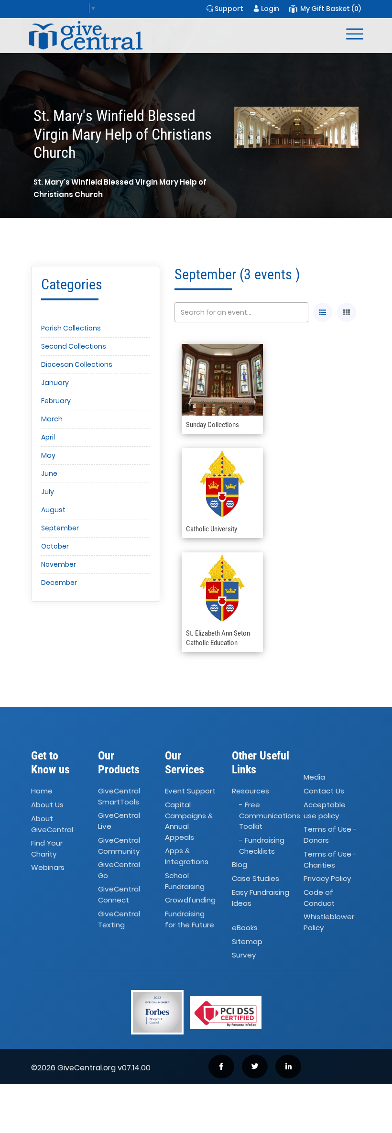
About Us (47, 805)
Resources (250, 791)
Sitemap (247, 941)
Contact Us (324, 791)
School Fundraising (185, 880)
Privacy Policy (327, 878)
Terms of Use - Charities (330, 859)
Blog (239, 864)
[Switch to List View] (322, 312)
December (59, 582)
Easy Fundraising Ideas (260, 897)
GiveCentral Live (119, 821)
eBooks (245, 928)
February (56, 401)
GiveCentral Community (119, 845)
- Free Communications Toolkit (269, 815)
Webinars (48, 868)
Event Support (190, 791)
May (48, 455)
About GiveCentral (52, 824)
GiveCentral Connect (119, 894)
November (58, 564)
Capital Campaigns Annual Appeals (189, 821)
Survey (244, 955)
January (55, 382)
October (55, 546)
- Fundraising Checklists (261, 845)
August (53, 510)
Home (42, 791)
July (47, 491)
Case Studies (255, 878)
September (60, 528)
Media (314, 777)
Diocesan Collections (76, 364)
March (52, 419)
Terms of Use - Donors (330, 834)
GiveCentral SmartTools (119, 796)
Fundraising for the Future (189, 919)
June (49, 473)
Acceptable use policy (325, 810)
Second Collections (73, 346)
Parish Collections (71, 328)
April (48, 437)
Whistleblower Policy (329, 922)
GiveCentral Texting (119, 919)
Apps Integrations (186, 856)
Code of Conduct (319, 897)
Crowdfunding (190, 900)
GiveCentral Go (119, 869)
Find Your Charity (47, 848)
